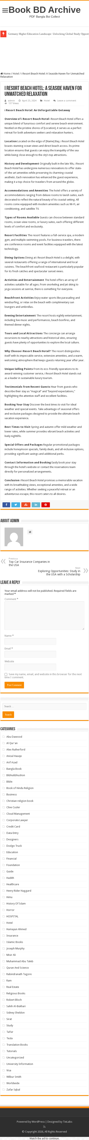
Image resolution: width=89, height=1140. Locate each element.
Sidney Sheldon (15, 1012)
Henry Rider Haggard (18, 890)
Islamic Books (14, 942)
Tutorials (11, 1051)
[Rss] (44, 1126)
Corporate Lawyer (17, 820)
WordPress (38, 1121)
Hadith (10, 877)
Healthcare (12, 884)
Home (7, 73)
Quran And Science (17, 967)
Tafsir (9, 1031)
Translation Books (17, 1044)
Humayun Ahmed (16, 929)
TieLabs (67, 1121)
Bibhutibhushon (15, 775)
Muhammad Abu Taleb (19, 961)
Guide (9, 871)
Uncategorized (15, 1057)
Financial (11, 858)
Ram (9, 980)
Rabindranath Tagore (19, 974)
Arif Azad (11, 762)
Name (9, 635)
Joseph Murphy (15, 948)
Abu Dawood (14, 736)
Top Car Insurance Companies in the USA (29, 562)
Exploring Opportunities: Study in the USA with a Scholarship (59, 571)
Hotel (16, 73)
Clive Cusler (13, 807)
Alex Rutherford (15, 749)
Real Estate (12, 986)
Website (9, 661)
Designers (12, 839)
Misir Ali (11, 954)
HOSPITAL (12, 916)
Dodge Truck (14, 845)
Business (11, 794)
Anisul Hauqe (14, 756)
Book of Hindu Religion (20, 788)
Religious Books (15, 993)
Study (9, 1025)
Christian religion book (19, 800)
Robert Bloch (14, 999)
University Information (19, 1063)
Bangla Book (14, 768)
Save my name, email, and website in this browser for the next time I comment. (43, 676)
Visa (8, 1070)
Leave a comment (66, 100)
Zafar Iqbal (13, 1089)
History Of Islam (16, 903)
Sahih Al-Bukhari (16, 1006)
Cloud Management (18, 813)
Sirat (9, 1019)
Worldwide (12, 1083)
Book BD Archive (44, 10)
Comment (11, 599)
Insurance (12, 935)
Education (12, 852)
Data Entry (12, 833)
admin (11, 100)
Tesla (9, 1038)
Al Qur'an (12, 743)
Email (9, 648)
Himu (9, 897)
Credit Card (13, 826)
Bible (9, 781)
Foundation (13, 865)
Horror (10, 910)
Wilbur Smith (13, 1076)
